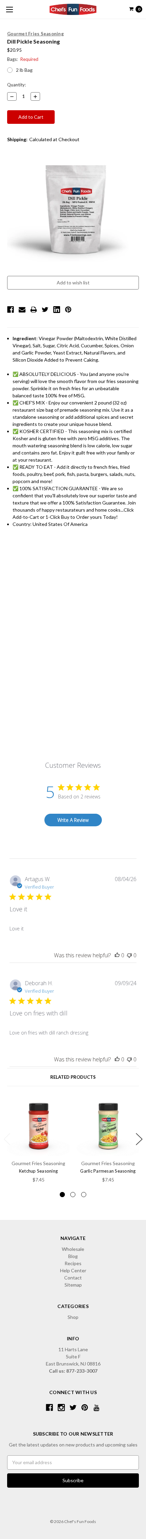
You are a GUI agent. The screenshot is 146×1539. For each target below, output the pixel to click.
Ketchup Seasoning (38, 1171)
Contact (73, 1277)
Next (139, 1139)
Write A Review (73, 820)
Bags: (22, 59)
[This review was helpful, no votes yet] (117, 955)
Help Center (73, 1270)
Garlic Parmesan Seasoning (107, 1171)
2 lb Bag (24, 70)
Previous (7, 1139)
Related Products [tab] (73, 1077)
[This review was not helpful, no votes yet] (129, 955)
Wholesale (73, 1249)
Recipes (73, 1263)
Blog (73, 1256)
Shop (73, 1317)
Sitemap (73, 1285)
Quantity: (16, 84)
